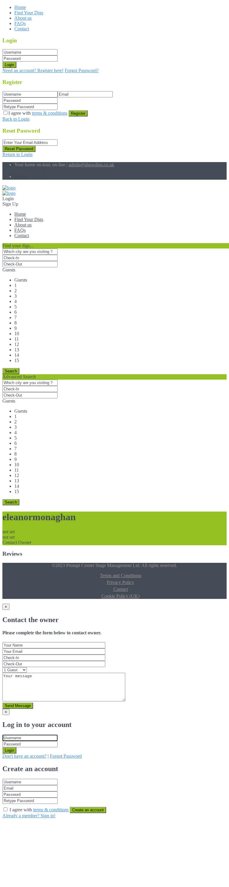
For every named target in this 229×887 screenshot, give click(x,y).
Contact (21, 28)
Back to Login (16, 119)
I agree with (37, 113)
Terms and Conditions (120, 575)
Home (20, 7)
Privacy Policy (120, 582)
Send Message (18, 705)
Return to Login (17, 154)
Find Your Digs (28, 12)
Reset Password (19, 149)
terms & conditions (49, 113)
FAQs (20, 23)
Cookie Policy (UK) (120, 596)
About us (23, 18)
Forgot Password (66, 756)
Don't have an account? (24, 756)
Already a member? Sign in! (28, 815)
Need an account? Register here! (33, 70)
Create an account (88, 810)
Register (78, 113)
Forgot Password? (82, 70)
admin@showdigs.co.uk (91, 164)
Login (9, 65)
